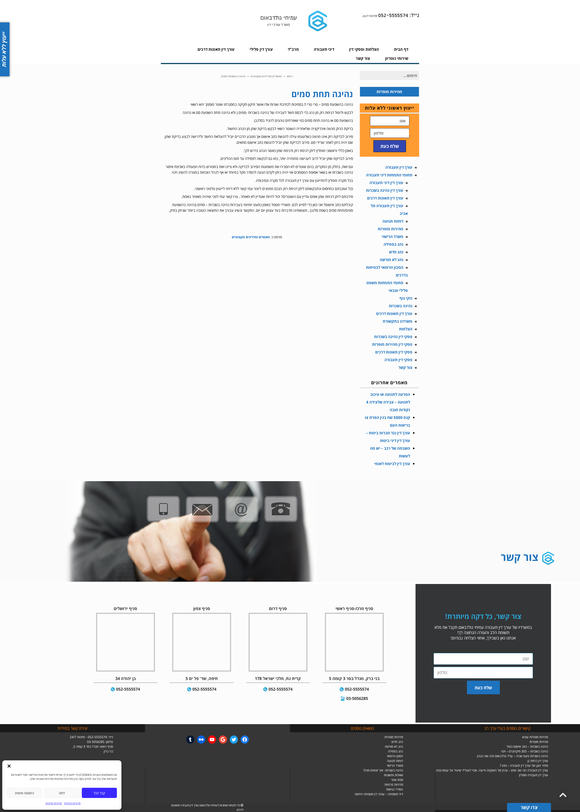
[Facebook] (245, 739)
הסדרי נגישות (394, 789)
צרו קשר (529, 807)
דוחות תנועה (392, 221)
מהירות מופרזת (390, 228)
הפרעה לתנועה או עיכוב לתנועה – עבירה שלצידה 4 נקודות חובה (388, 402)
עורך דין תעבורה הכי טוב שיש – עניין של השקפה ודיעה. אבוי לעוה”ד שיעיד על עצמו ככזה (492, 770)
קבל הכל (99, 793)
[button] (9, 766)
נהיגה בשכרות (400, 305)
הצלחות (405, 329)
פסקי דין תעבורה (398, 359)
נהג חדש (396, 252)
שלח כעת (389, 146)
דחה (62, 793)
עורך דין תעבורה (398, 167)
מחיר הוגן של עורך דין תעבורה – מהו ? (524, 765)
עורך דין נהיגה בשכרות (384, 190)
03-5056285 (357, 698)
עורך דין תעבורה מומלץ (533, 775)
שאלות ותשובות (393, 775)
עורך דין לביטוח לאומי (392, 463)
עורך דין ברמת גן (537, 761)
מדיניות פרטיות (72, 803)
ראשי (289, 76)
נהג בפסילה (393, 244)
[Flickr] (201, 739)
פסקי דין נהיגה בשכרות (393, 336)
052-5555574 (357, 689)
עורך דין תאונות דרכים (385, 198)
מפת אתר (397, 780)
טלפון (414, 132)
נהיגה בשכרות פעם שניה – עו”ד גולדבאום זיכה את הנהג (512, 756)
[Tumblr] (190, 739)
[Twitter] (234, 739)
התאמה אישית (24, 793)
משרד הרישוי (392, 236)
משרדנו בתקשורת (397, 321)
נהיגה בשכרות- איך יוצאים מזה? (383, 770)
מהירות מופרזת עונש (535, 737)
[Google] (223, 739)
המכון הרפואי (395, 756)
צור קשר (405, 367)
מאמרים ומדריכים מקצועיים (266, 76)
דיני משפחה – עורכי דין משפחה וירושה (379, 794)
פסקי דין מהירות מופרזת (392, 344)
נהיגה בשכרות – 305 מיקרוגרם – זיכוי (524, 751)
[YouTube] (212, 739)
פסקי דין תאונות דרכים (393, 352)
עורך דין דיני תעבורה (386, 182)
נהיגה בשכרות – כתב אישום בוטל (527, 746)
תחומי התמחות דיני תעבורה (389, 175)
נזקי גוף (405, 298)
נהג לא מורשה (391, 259)
